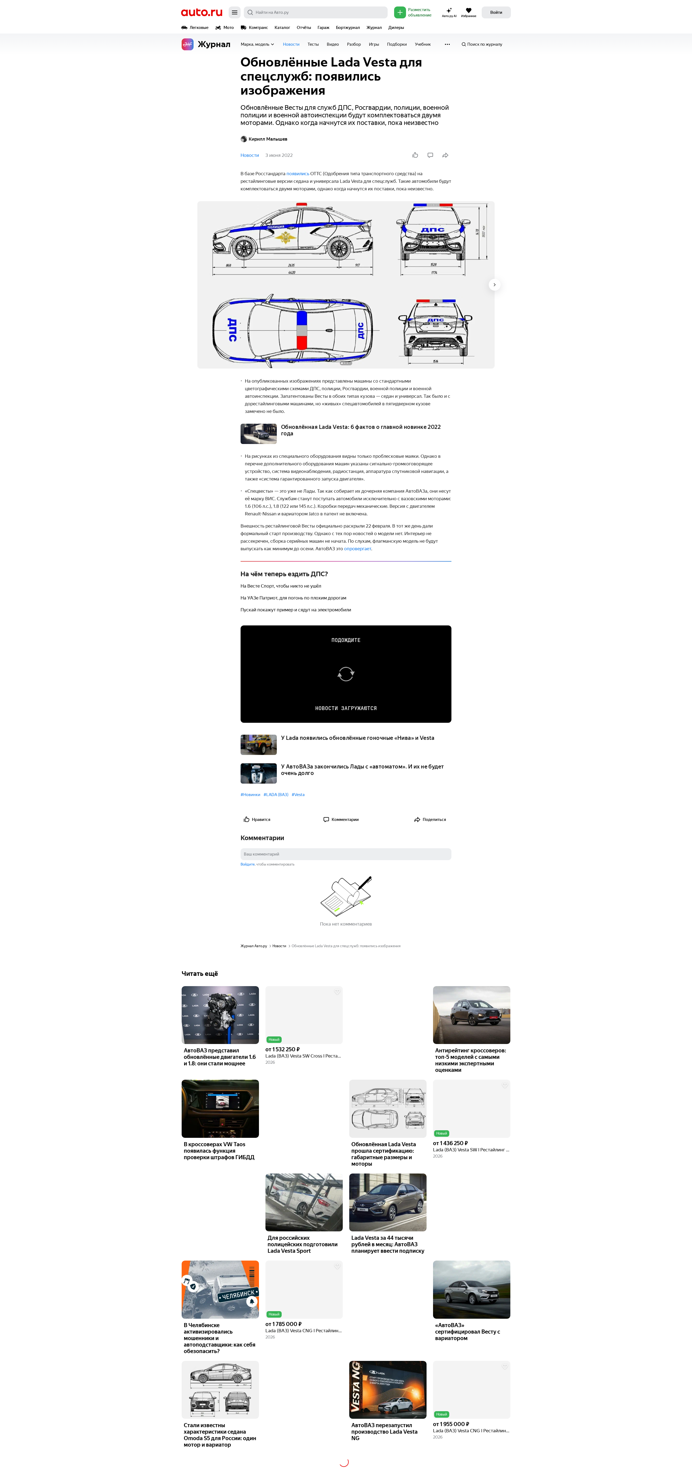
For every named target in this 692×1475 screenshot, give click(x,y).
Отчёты (304, 27)
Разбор (354, 44)
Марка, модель (255, 44)
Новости (291, 44)
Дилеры (396, 27)
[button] (304, 1015)
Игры (374, 44)
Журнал (374, 27)
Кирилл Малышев (268, 139)
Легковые (199, 27)
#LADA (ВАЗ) (276, 794)
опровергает (357, 548)
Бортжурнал (348, 27)
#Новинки (250, 794)
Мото (229, 27)
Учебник (423, 44)
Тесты (313, 44)
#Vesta (298, 794)
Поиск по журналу (484, 44)
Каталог (282, 27)
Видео (333, 44)
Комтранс (258, 27)
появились (298, 173)
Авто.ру (201, 12)
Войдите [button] (248, 864)
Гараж (324, 27)
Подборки (397, 44)
